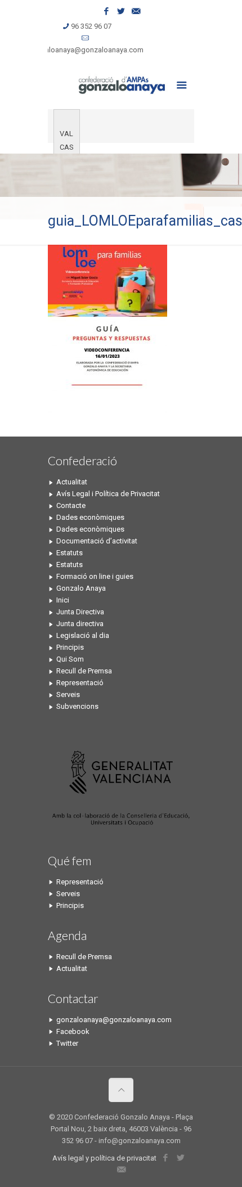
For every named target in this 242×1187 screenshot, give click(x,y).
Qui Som (70, 659)
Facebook (72, 1031)
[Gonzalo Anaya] (121, 84)
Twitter (67, 1043)
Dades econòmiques (90, 517)
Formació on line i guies (94, 576)
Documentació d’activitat (96, 541)
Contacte (71, 505)
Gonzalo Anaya (81, 588)
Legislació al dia (82, 635)
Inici (62, 600)
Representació (80, 682)
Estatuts (69, 552)
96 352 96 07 (91, 26)
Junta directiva (80, 623)
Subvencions (77, 706)
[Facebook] (107, 11)
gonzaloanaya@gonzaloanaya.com (86, 50)
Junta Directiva (80, 612)
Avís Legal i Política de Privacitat (108, 493)
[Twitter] (121, 11)
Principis (70, 647)
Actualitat (71, 482)
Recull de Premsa (84, 671)
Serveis (68, 694)
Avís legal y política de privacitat (104, 1158)
